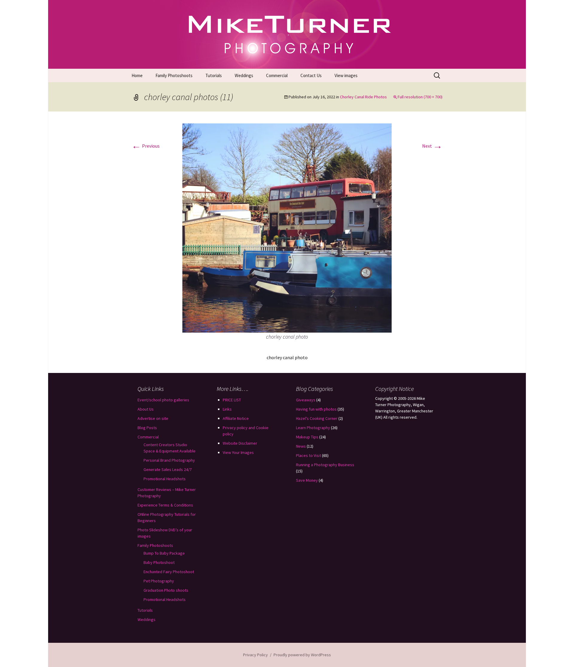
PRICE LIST (232, 400)
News (301, 446)
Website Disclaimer (240, 443)
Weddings (244, 75)
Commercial (277, 75)
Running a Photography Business (325, 464)
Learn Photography (313, 427)
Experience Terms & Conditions (165, 505)
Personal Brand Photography (169, 460)
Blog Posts (147, 427)
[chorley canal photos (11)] (287, 227)
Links (227, 409)
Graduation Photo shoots (166, 590)
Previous (146, 146)
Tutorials (213, 75)
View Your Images (238, 452)
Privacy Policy (255, 654)
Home (137, 75)
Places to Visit (308, 455)
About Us (146, 409)
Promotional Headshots (165, 478)
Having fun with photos (316, 409)
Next (432, 146)
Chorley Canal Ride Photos (363, 97)
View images (346, 75)
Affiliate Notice (236, 418)
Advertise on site (153, 418)
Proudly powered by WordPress (302, 654)
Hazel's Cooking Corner (317, 418)
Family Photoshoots (174, 75)
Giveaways (305, 400)
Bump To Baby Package (164, 553)
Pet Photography (159, 581)
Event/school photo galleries (163, 400)
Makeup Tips (307, 437)
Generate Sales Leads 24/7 (168, 469)
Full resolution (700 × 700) (420, 97)
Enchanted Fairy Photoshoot (169, 571)
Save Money (307, 480)
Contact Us (311, 75)
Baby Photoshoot (159, 562)
